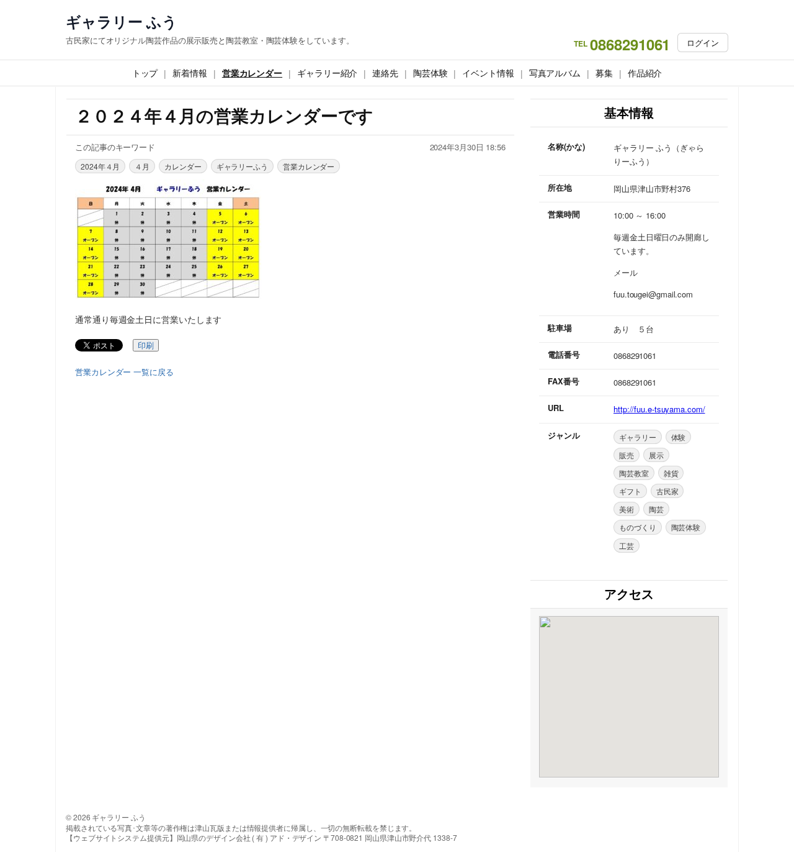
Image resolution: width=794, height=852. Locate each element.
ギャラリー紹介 (327, 72)
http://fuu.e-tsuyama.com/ (659, 409)
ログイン (703, 42)
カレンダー (183, 166)
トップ (145, 72)
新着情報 (189, 72)
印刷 (146, 345)
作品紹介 (645, 72)
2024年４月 (100, 166)
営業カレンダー (252, 72)
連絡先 (385, 72)
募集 (604, 72)
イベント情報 (488, 72)
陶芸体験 (430, 72)
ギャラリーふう (242, 166)
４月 (142, 166)
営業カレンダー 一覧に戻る (124, 372)
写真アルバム (555, 72)
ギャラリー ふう (121, 21)
